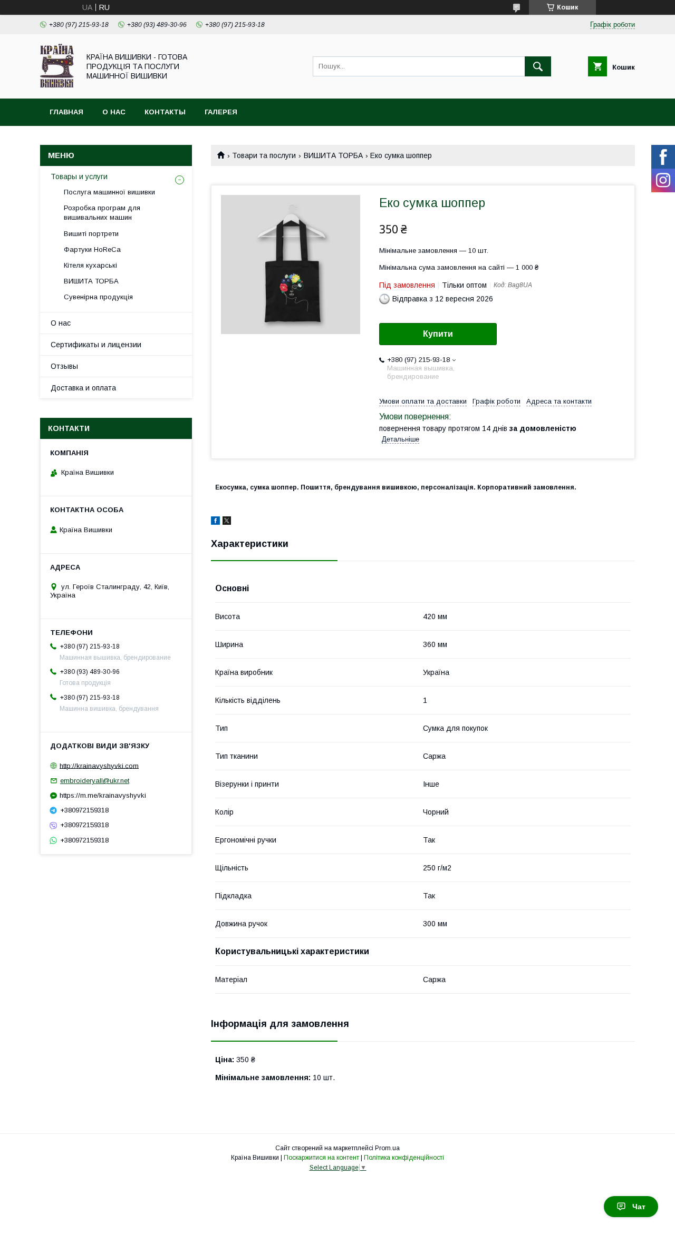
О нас (114, 112)
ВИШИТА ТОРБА (333, 155)
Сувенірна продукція (98, 297)
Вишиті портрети (91, 234)
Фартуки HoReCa (92, 249)
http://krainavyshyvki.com (99, 765)
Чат (638, 1206)
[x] (227, 522)
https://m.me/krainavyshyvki (103, 795)
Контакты (165, 112)
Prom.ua (387, 1148)
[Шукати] (538, 66)
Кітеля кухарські (90, 265)
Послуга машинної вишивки (109, 192)
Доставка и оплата (83, 388)
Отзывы (64, 366)
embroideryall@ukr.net (94, 781)
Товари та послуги (264, 155)
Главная (66, 112)
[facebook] (215, 522)
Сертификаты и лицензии (96, 344)
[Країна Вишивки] (57, 85)
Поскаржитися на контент (321, 1157)
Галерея (221, 112)
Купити (438, 333)
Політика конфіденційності (404, 1157)
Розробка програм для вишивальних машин (102, 212)
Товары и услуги (79, 176)
